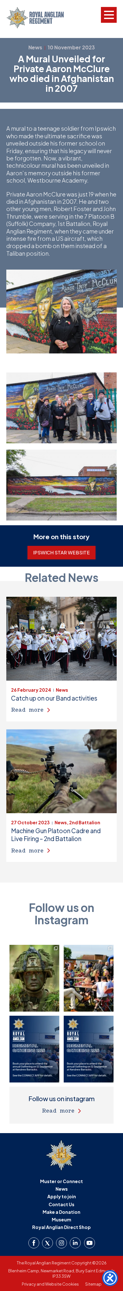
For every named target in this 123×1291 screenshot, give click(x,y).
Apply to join (61, 1196)
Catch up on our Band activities (54, 698)
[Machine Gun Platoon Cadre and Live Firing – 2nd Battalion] (61, 771)
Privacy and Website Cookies (50, 1284)
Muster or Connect (61, 1181)
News (62, 1189)
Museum (61, 1219)
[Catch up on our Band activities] (61, 639)
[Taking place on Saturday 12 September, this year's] (89, 978)
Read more (27, 709)
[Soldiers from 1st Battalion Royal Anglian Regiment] (34, 978)
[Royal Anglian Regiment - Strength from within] (40, 17)
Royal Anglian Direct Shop (61, 1227)
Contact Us (61, 1204)
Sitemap (93, 1284)
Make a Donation (61, 1212)
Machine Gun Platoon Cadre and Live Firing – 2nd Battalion (56, 834)
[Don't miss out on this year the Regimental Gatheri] (34, 1049)
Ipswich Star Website (61, 552)
